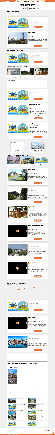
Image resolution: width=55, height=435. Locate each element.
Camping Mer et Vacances (33, 262)
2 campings (14, 165)
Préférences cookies (36, 432)
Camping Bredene (39, 398)
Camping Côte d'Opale (38, 150)
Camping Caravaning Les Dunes (35, 17)
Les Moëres (41, 76)
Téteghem (14, 164)
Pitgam (41, 164)
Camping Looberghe (20, 398)
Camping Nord (17, 150)
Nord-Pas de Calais (36, 20)
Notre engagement (9, 432)
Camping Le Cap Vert (32, 317)
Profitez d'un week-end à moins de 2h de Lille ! (11, 379)
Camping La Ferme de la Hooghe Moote (35, 225)
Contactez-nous (41, 432)
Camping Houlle (39, 410)
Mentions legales (14, 432)
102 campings (17, 151)
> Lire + (27, 9)
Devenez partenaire (45, 432)
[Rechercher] (43, 1)
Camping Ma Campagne (32, 187)
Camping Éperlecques (40, 416)
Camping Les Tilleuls (33, 89)
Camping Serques (20, 410)
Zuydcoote (31, 20)
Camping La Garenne (32, 206)
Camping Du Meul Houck (34, 123)
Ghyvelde (27, 76)
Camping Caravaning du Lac (34, 104)
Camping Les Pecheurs (33, 52)
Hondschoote (27, 164)
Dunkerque (29, 338)
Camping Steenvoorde (21, 404)
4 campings (27, 165)
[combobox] (19, 1)
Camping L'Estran (31, 32)
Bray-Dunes (31, 55)
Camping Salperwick (20, 416)
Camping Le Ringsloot (33, 300)
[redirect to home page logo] (6, 1)
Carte (16, 14)
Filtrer (11, 14)
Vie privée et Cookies (31, 432)
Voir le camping (38, 26)
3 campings (14, 77)
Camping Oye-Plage (39, 404)
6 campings (28, 77)
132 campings (37, 151)
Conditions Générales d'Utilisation (20, 432)
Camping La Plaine (31, 169)
